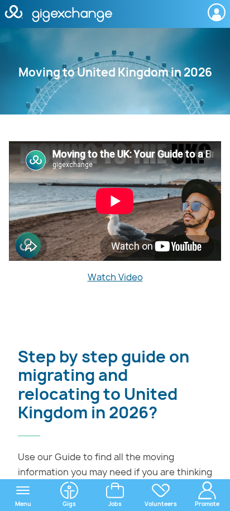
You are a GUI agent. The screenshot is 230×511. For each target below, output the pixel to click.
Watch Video (115, 277)
